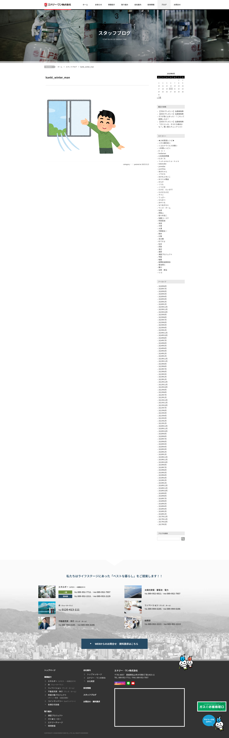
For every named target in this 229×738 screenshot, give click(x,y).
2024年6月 (162, 343)
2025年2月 (162, 330)
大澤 (160, 228)
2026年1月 (162, 304)
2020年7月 (162, 439)
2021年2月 (162, 420)
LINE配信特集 (163, 156)
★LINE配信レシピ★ (166, 140)
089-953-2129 (103, 596)
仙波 (160, 210)
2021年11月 (163, 402)
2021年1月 (162, 423)
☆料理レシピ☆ (164, 148)
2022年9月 (162, 389)
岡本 (160, 233)
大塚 (160, 226)
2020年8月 (162, 436)
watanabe (162, 163)
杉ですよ (161, 241)
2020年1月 (162, 454)
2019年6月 (162, 470)
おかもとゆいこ (164, 176)
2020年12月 (163, 426)
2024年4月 (162, 348)
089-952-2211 (84, 596)
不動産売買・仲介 (62, 691)
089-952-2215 (174, 624)
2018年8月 (162, 495)
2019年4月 (162, 475)
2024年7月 (162, 340)
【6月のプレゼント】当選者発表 (171, 114)
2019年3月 (162, 477)
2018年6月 (162, 501)
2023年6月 (162, 371)
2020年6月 (162, 441)
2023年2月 (162, 376)
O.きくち (162, 158)
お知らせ (98, 4)
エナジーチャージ (55, 722)
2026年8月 (162, 286)
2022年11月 (163, 384)
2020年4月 (162, 446)
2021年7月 (162, 407)
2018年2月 (162, 511)
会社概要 (90, 681)
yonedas (161, 166)
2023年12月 (163, 358)
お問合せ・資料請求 (91, 701)
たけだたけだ (163, 192)
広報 (160, 236)
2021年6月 (162, 410)
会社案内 (137, 4)
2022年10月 (163, 387)
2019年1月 (162, 483)
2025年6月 (162, 322)
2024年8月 (162, 338)
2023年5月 (162, 374)
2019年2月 (162, 480)
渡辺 (160, 249)
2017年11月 (163, 519)
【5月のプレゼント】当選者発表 (171, 121)
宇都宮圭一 (162, 231)
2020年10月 (163, 431)
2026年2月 (162, 301)
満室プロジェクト (165, 254)
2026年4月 (162, 296)
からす (161, 182)
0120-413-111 (71, 609)
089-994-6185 (68, 624)
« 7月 (159, 97)
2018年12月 (163, 485)
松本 (160, 244)
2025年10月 (163, 312)
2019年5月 (162, 472)
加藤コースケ (163, 218)
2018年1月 (162, 514)
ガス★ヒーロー (54, 719)
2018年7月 (162, 498)
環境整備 (51, 725)
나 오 (160, 272)
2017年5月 (162, 524)
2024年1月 (162, 356)
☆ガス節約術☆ (164, 143)
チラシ (161, 194)
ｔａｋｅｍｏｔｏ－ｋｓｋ (168, 161)
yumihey (162, 169)
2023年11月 (163, 361)
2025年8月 (162, 317)
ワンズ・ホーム (164, 207)
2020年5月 (162, 444)
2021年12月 (163, 400)
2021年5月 (162, 413)
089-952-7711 (84, 592)
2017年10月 (163, 521)
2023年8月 (162, 366)
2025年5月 (162, 325)
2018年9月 (162, 493)
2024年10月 (163, 335)
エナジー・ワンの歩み (96, 677)
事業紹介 (111, 4)
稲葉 (160, 259)
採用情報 (150, 4)
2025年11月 (163, 309)
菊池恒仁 (161, 264)
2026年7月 (162, 288)
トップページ (49, 670)
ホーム (85, 4)
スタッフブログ (71, 67)
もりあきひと (163, 205)
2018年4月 (162, 506)
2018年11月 (163, 488)
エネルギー (62, 681)
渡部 (160, 251)
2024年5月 (162, 345)
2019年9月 (162, 464)
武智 (160, 246)
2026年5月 (162, 294)
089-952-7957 (103, 592)
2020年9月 (162, 433)
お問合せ (177, 4)
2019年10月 (163, 462)
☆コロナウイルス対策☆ (167, 145)
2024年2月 (162, 353)
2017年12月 (163, 516)
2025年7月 (162, 319)
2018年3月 (162, 508)
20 (171, 89)
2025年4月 (162, 327)
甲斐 (160, 257)
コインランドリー (62, 701)
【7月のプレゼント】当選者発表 (171, 111)
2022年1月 (162, 397)
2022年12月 (163, 382)
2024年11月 (163, 332)
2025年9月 (162, 314)
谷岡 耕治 (162, 270)
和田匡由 (161, 220)
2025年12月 (163, 307)
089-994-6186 (88, 624)
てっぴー (161, 197)
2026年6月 (162, 291)
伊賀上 (161, 213)
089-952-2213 (154, 624)
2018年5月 (162, 503)
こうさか (161, 187)
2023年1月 (162, 379)
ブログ (164, 4)
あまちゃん (162, 171)
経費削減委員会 (164, 262)
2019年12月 (163, 457)
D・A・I (161, 151)
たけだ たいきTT (165, 189)
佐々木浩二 (162, 215)
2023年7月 (162, 369)
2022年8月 (162, 392)
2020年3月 (162, 449)
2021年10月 (163, 405)
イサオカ (161, 174)
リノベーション (61, 688)
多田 (160, 223)
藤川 (160, 267)
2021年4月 (162, 415)
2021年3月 (162, 418)
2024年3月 (162, 350)
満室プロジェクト (55, 715)
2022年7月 (162, 395)
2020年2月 (162, 452)
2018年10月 (163, 490)
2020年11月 (163, 428)
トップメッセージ (94, 674)
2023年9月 (162, 363)
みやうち (161, 202)
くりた (161, 184)
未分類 (161, 239)
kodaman (162, 153)
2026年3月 (162, 299)
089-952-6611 (154, 593)
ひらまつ (161, 200)
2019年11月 (163, 459)
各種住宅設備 (53, 704)
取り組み (124, 4)
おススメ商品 (163, 179)
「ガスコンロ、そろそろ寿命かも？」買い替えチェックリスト (170, 125)
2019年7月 (162, 467)
